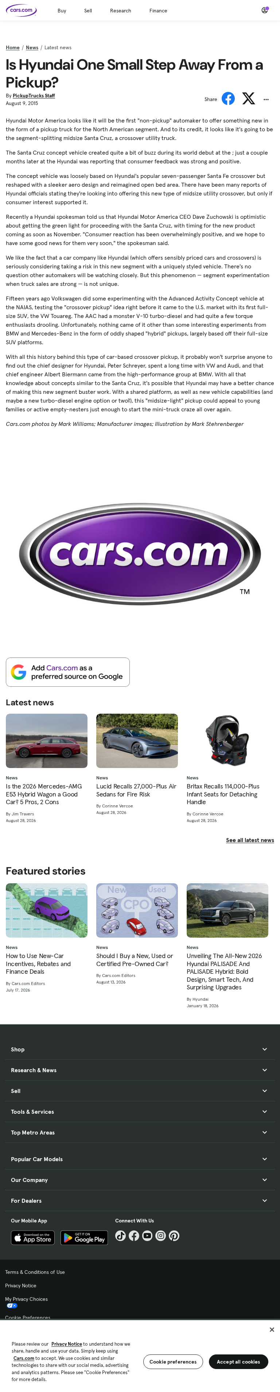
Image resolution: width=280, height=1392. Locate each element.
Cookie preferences (173, 1361)
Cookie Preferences (27, 1317)
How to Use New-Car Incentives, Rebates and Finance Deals (38, 964)
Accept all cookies (238, 1361)
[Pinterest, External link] (174, 1235)
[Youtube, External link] (147, 1235)
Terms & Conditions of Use (35, 1272)
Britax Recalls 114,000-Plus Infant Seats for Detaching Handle (223, 794)
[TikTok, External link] (120, 1235)
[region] (140, 1355)
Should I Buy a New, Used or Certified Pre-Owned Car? (134, 960)
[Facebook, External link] (134, 1235)
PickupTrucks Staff (34, 95)
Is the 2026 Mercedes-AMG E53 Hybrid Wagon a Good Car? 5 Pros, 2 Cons (44, 794)
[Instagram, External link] (160, 1235)
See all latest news (250, 840)
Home (13, 47)
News (32, 47)
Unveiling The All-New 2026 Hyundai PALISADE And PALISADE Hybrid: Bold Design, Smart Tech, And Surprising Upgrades (224, 971)
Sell (88, 10)
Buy (62, 10)
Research (120, 10)
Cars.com (23, 1358)
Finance (158, 10)
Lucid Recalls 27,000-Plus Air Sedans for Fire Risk (136, 790)
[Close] (272, 1330)
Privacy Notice (20, 1285)
